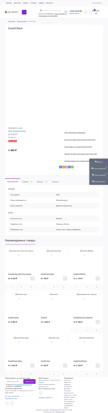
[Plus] (31, 287)
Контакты (49, 3)
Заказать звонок (74, 13)
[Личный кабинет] (98, 181)
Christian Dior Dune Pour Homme (19, 274)
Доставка (17, 3)
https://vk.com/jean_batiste (41, 393)
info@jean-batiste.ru (45, 398)
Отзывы (33, 3)
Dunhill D (44, 317)
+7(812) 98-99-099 (75, 11)
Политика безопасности (22, 384)
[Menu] (24, 12)
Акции (66, 408)
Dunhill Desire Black (15, 361)
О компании (68, 386)
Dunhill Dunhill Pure (80, 361)
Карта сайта (68, 399)
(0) (15, 137)
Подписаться (29, 381)
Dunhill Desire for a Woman (83, 317)
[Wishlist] (34, 249)
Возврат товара (69, 397)
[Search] (41, 10)
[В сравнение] (97, 28)
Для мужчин (11, 21)
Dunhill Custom (13, 317)
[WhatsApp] (72, 167)
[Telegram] (66, 167)
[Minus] (11, 287)
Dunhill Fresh (45, 361)
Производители (69, 401)
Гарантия (67, 380)
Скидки (41, 3)
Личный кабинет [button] (97, 3)
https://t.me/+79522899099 (12, 403)
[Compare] (34, 253)
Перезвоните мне (11, 398)
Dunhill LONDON (79, 274)
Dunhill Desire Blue (47, 274)
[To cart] (32, 278)
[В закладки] (91, 28)
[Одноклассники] (63, 167)
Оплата (25, 3)
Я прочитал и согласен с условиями (19, 385)
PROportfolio (60, 412)
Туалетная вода (22, 21)
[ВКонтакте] (60, 167)
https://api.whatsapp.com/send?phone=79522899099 (86, 12)
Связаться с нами (70, 395)
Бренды (9, 3)
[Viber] (69, 167)
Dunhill (20, 128)
